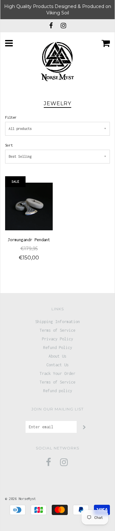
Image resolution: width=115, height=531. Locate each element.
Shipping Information (57, 321)
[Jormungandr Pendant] (29, 205)
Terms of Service (57, 330)
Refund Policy (57, 347)
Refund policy (57, 390)
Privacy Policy (57, 339)
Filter (11, 117)
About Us (57, 356)
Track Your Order (57, 373)
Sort (9, 145)
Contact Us (57, 364)
